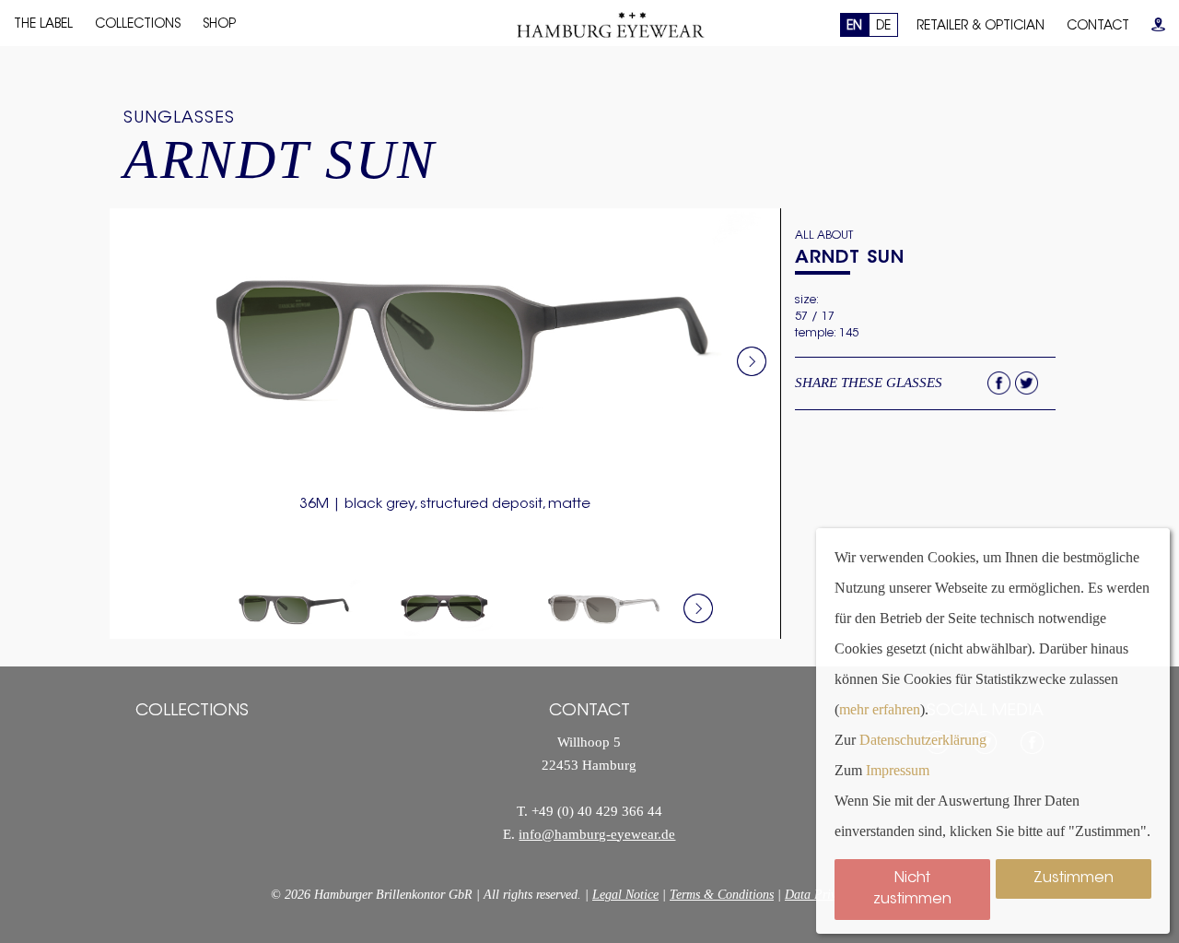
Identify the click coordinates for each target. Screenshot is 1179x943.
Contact (1098, 26)
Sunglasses (179, 119)
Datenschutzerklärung (922, 740)
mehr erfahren (879, 709)
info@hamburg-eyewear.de (597, 835)
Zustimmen (1073, 878)
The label (43, 24)
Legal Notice (625, 894)
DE (883, 26)
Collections (138, 24)
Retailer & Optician (980, 26)
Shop (219, 24)
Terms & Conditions (722, 894)
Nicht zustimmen (912, 889)
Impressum (897, 770)
